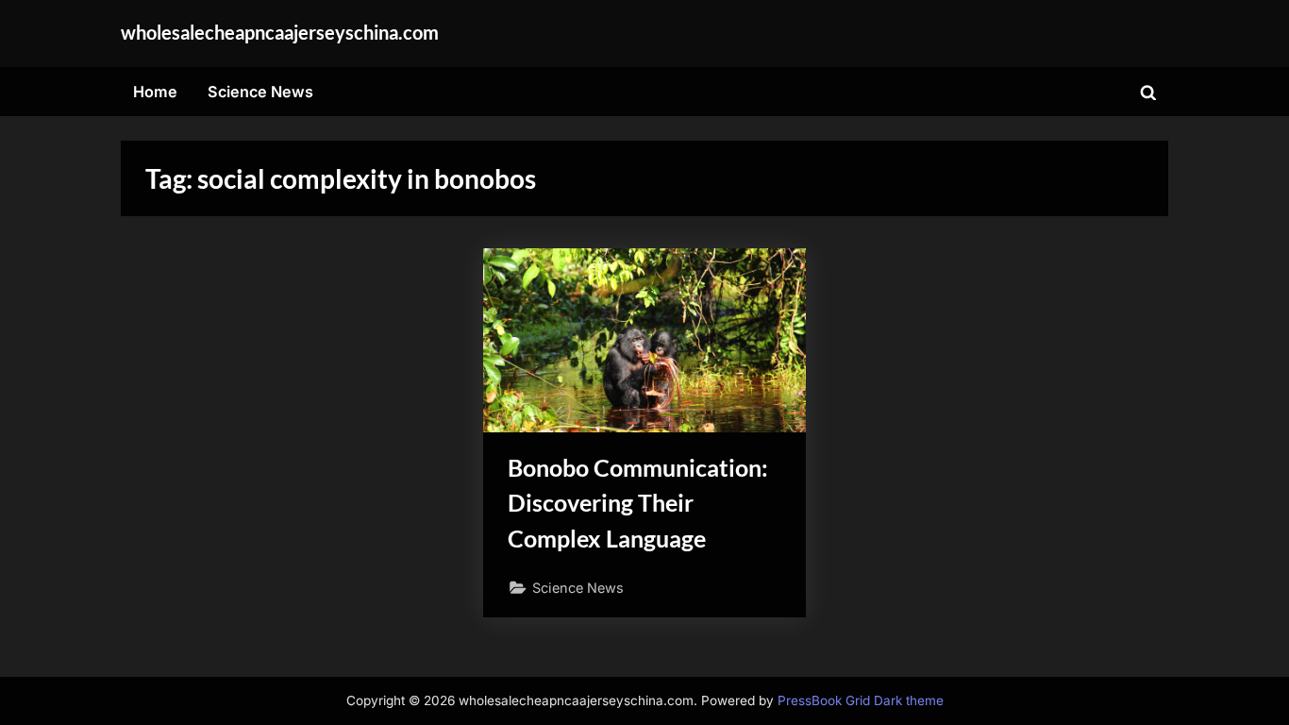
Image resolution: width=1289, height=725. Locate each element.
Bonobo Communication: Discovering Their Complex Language (638, 502)
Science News (260, 91)
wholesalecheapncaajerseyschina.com (280, 32)
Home (155, 91)
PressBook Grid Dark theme (861, 700)
